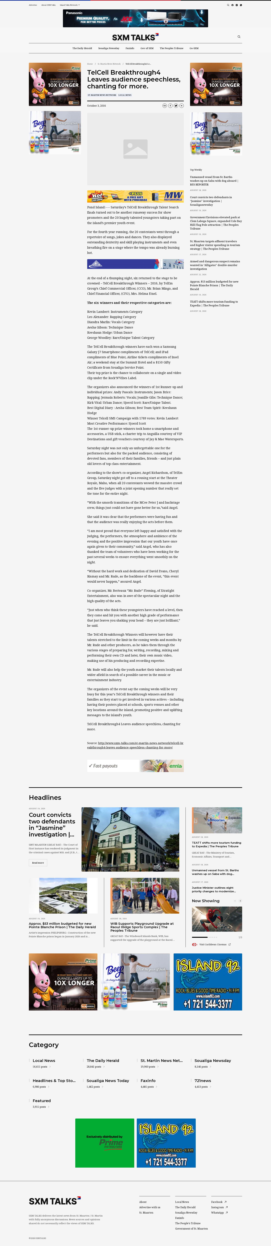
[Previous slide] (235, 901)
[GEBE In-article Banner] (135, 264)
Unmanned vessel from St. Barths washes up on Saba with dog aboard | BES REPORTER (214, 180)
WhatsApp (217, 1212)
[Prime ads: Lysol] (55, 84)
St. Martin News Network (109, 64)
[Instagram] (237, 5)
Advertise (33, 5)
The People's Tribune (188, 1223)
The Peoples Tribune (171, 48)
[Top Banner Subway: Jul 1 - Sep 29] (135, 18)
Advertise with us (149, 1207)
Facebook (217, 1202)
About (142, 1202)
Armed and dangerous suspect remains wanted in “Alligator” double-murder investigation (215, 265)
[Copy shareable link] (164, 105)
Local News (124, 95)
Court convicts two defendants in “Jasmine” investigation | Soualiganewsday (211, 201)
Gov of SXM (147, 48)
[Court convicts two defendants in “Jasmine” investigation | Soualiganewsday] (130, 839)
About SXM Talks (48, 5)
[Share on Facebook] (170, 105)
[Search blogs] (228, 5)
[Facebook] (232, 5)
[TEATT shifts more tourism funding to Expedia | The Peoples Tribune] (217, 820)
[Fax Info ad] (208, 982)
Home (90, 64)
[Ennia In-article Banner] (135, 766)
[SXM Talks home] (135, 36)
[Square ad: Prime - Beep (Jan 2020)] (104, 1143)
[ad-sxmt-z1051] (55, 132)
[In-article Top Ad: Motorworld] (135, 196)
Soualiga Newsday (109, 48)
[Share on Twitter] (176, 105)
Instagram (217, 1207)
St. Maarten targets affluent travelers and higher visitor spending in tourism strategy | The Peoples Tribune (215, 245)
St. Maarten (146, 1212)
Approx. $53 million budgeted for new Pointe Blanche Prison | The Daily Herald (214, 285)
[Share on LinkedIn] (181, 105)
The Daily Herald (82, 48)
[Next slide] (240, 901)
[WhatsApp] (241, 5)
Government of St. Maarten (191, 1228)
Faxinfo (130, 48)
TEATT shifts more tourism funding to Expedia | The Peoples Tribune (214, 303)
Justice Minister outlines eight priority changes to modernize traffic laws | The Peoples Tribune (215, 889)
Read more (39, 862)
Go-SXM (194, 48)
